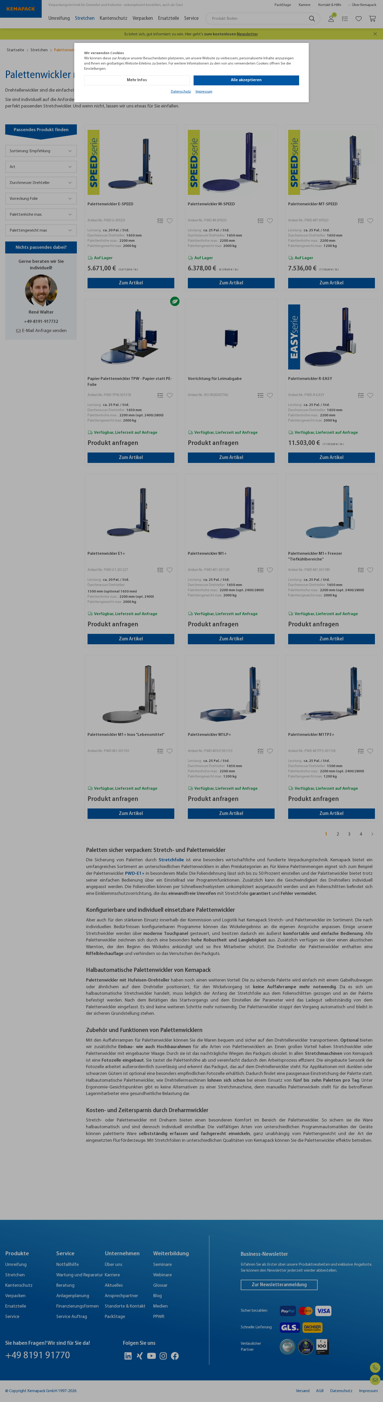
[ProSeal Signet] (19, 1385)
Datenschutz (181, 92)
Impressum (204, 92)
